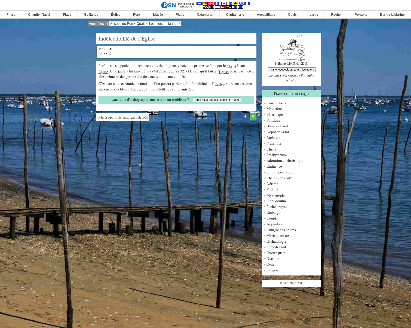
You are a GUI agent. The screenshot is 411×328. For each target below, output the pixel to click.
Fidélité (272, 189)
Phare (10, 14)
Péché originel (278, 206)
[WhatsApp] (253, 116)
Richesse (273, 137)
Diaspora (273, 258)
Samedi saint (276, 246)
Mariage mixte (278, 235)
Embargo (274, 212)
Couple (272, 218)
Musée (158, 14)
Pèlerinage (275, 114)
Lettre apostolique (280, 172)
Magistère (274, 108)
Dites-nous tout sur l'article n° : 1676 (217, 99)
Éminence (274, 166)
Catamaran (205, 14)
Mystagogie (276, 195)
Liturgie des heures (281, 229)
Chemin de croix (279, 177)
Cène (270, 264)
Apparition (275, 223)
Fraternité (274, 143)
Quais (292, 14)
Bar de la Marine (392, 14)
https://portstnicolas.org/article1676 (124, 117)
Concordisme (277, 103)
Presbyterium (277, 154)
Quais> (142, 24)
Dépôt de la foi (278, 131)
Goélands (91, 14)
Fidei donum (276, 200)
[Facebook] (245, 116)
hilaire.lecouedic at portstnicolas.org (292, 69)
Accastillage (266, 14)
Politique (273, 120)
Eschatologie (276, 241)
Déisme (272, 183)
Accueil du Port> (122, 24)
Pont (136, 14)
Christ (231, 66)
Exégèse (273, 270)
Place (67, 14)
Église (115, 14)
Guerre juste (276, 252)
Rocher (336, 14)
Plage (180, 14)
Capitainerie (235, 14)
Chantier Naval (39, 14)
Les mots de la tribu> (164, 24)
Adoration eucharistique (285, 160)
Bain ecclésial (277, 125)
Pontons (361, 14)
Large (314, 14)
